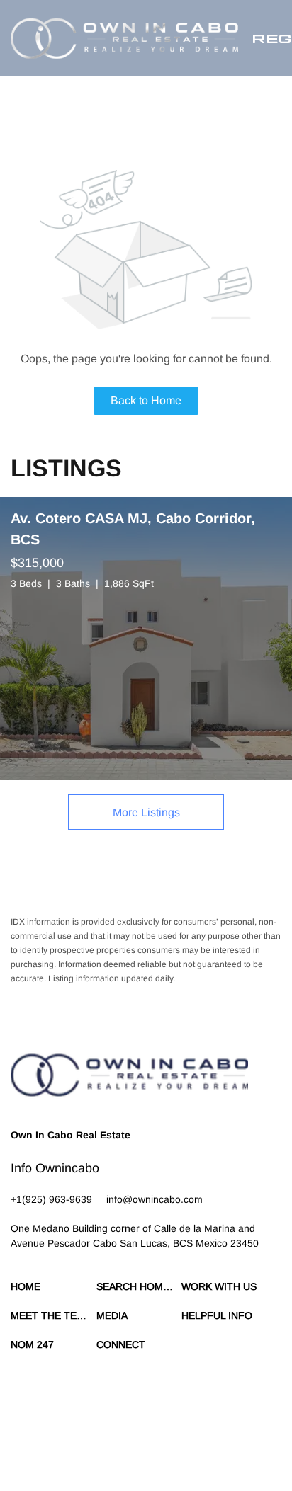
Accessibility (147, 1456)
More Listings (146, 812)
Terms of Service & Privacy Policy (74, 1441)
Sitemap (102, 1456)
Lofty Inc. (99, 1417)
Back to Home (146, 400)
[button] (124, 38)
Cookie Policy (171, 1441)
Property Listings (47, 1456)
